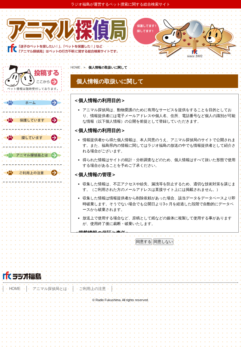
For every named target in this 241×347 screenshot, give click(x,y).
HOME (75, 67)
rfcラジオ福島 (22, 275)
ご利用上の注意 (92, 288)
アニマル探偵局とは (50, 288)
